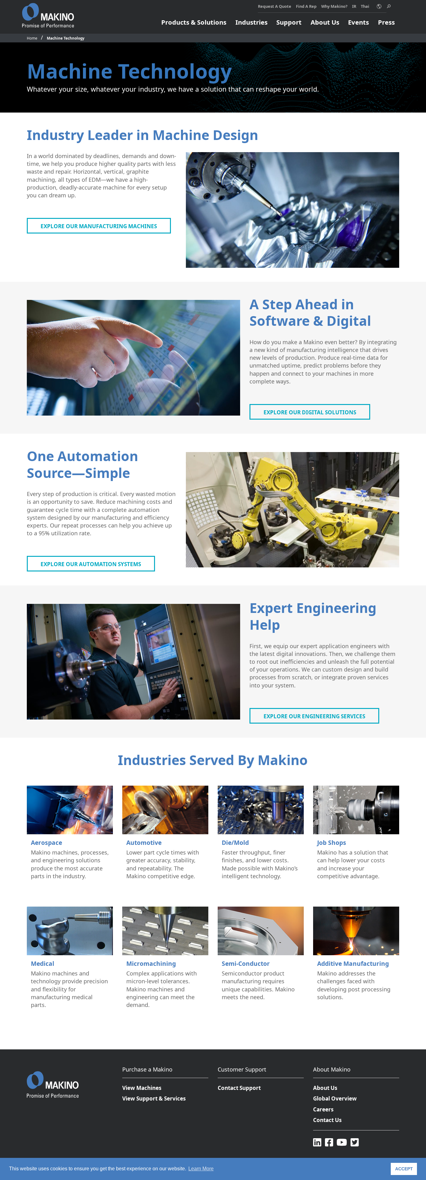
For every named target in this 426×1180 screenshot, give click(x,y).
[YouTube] (341, 1142)
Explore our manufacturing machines (99, 226)
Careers (323, 1109)
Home (32, 38)
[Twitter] (355, 1142)
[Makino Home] (48, 11)
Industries (251, 22)
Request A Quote (274, 6)
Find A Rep (306, 6)
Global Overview (335, 1098)
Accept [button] (404, 1168)
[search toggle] (388, 6)
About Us (325, 22)
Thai (365, 6)
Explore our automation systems (91, 564)
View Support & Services (154, 1098)
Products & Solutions (193, 22)
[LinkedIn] (317, 1142)
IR (354, 6)
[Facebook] (329, 1142)
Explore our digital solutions (310, 412)
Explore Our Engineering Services (314, 716)
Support (289, 22)
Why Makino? (334, 6)
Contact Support (239, 1087)
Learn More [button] (201, 1168)
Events (358, 22)
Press (386, 22)
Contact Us (327, 1120)
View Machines (142, 1087)
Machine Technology (66, 38)
